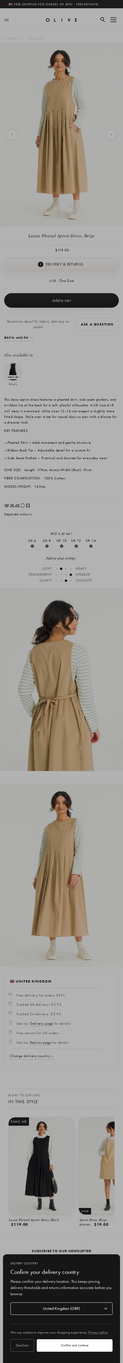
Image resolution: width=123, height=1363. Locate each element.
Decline (22, 1345)
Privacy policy (98, 1332)
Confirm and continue (74, 1345)
